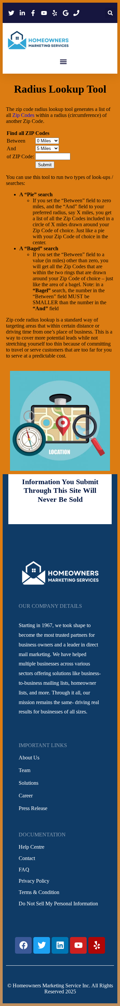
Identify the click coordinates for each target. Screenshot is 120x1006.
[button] (110, 13)
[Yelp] (96, 945)
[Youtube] (78, 945)
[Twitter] (41, 945)
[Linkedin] (60, 945)
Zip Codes (23, 115)
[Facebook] (23, 945)
